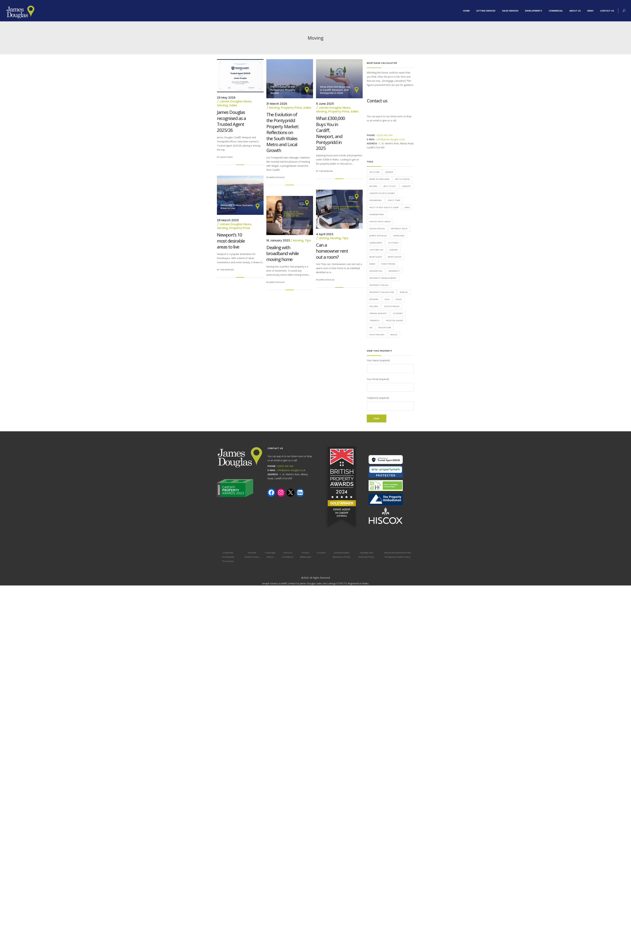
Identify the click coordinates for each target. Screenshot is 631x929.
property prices (379, 285)
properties (376, 271)
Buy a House (402, 179)
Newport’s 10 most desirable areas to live (231, 241)
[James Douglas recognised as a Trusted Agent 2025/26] (240, 61)
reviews (374, 299)
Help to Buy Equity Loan (384, 207)
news (372, 264)
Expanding (375, 200)
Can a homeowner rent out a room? (332, 251)
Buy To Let (390, 186)
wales (393, 334)
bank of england (379, 179)
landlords (375, 242)
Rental (404, 292)
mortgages (395, 257)
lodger (393, 250)
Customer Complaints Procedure (228, 557)
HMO (407, 207)
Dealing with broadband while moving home (282, 253)
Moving (222, 105)
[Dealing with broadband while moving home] (289, 198)
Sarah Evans (226, 157)
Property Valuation (381, 292)
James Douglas (277, 177)
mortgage (375, 257)
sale (387, 299)
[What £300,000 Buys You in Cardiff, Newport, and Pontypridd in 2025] (339, 61)
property (394, 271)
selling (373, 306)
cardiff (406, 186)
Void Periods (377, 334)
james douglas (378, 235)
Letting (324, 238)
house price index (380, 221)
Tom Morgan (326, 171)
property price (291, 108)
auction (374, 172)
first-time (394, 200)
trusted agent (395, 320)
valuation (384, 327)
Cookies (321, 552)
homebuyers (376, 214)
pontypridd (388, 264)
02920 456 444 (384, 135)
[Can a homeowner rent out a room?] (339, 191)
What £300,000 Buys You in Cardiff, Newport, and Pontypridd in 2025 (330, 133)
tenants (374, 320)
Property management (383, 278)
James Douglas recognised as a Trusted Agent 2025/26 (231, 121)
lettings (393, 242)
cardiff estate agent (382, 193)
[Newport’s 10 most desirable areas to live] (240, 177)
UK (370, 327)
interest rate (399, 228)
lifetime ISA (376, 250)
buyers (373, 186)
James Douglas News (235, 101)
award (389, 172)
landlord (399, 235)
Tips (345, 238)
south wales (392, 306)
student (398, 313)
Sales (233, 105)
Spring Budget (378, 313)
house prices (377, 228)
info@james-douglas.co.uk (391, 139)
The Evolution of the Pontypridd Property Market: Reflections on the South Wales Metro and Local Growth (282, 132)
